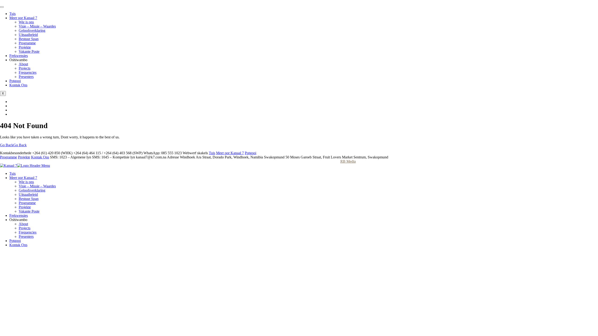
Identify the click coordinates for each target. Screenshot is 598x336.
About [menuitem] (23, 224)
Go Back (13, 145)
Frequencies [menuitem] (27, 232)
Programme (27, 43)
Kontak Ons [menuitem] (18, 245)
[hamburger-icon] (2, 7)
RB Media (348, 161)
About (23, 64)
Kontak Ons (18, 85)
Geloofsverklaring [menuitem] (32, 190)
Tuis (12, 14)
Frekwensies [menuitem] (18, 215)
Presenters (26, 77)
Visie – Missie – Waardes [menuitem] (37, 186)
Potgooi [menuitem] (15, 241)
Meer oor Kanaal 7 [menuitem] (23, 178)
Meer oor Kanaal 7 (23, 18)
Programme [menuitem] (27, 203)
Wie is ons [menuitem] (26, 182)
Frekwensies (18, 56)
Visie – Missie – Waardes (37, 26)
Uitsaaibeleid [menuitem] (28, 194)
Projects (24, 68)
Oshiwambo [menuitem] (18, 220)
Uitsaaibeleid (28, 35)
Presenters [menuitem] (26, 236)
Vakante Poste (29, 51)
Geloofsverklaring (32, 30)
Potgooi (15, 81)
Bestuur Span (29, 39)
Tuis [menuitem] (12, 173)
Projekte (25, 47)
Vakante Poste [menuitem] (29, 211)
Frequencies (27, 72)
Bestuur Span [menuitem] (29, 199)
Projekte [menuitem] (25, 207)
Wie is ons (26, 22)
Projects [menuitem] (24, 228)
